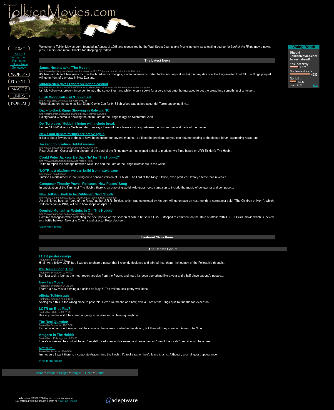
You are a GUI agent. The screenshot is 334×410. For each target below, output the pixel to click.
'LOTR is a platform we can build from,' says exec (78, 170)
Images (77, 373)
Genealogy (19, 67)
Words (51, 373)
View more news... (51, 227)
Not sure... (47, 348)
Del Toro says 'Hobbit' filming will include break (77, 123)
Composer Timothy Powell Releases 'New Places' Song (83, 184)
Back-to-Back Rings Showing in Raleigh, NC (74, 110)
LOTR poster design (55, 256)
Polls (315, 85)
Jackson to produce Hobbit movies (67, 144)
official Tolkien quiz (54, 295)
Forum (100, 373)
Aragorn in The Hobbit (56, 335)
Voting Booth (18, 57)
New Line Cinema (67, 401)
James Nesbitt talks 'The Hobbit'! (65, 68)
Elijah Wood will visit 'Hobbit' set (65, 97)
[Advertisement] (18, 140)
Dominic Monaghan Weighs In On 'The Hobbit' (76, 210)
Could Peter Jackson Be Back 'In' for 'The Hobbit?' (79, 157)
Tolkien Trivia (19, 64)
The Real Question (53, 322)
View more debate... (52, 361)
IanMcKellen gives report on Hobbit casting (73, 84)
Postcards (19, 60)
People (63, 373)
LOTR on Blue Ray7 (54, 309)
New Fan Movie (51, 282)
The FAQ (19, 54)
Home (39, 373)
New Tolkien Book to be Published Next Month (76, 194)
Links (88, 373)
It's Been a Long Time (56, 269)
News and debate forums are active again (72, 134)
